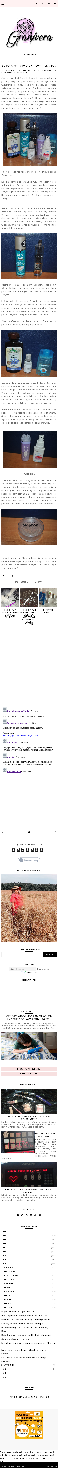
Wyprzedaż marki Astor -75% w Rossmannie (29, 1118)
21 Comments (44, 71)
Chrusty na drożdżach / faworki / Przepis (22, 1324)
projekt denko (21, 73)
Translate (32, 972)
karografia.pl (51, 1466)
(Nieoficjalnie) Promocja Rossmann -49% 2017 (25, 1316)
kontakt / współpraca (29, 1069)
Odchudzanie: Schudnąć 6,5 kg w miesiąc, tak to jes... (28, 1320)
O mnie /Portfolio (29, 1073)
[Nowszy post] (2, 832)
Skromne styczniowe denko (15, 1339)
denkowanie (7, 73)
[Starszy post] (56, 832)
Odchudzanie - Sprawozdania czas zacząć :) (29, 1191)
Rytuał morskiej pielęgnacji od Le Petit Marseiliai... (26, 1335)
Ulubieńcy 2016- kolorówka (45, 1135)
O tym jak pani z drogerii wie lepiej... (19, 1312)
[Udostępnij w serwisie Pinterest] (13, 576)
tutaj (18, 324)
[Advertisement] (29, 798)
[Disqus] (29, 669)
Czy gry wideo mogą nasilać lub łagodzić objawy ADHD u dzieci (29, 1017)
